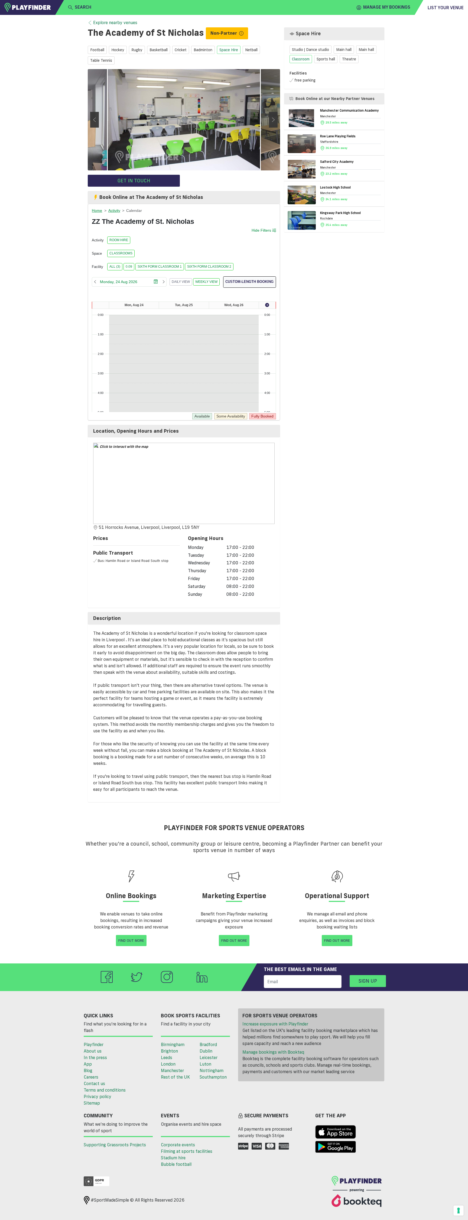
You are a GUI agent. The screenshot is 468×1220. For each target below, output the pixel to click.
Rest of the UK (175, 1077)
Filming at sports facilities (186, 1151)
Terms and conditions (105, 1090)
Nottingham (211, 1070)
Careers (91, 1077)
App (88, 1064)
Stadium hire (173, 1157)
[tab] (184, 431)
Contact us (94, 1083)
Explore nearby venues (115, 22)
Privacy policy (97, 1096)
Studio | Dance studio (310, 49)
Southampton (213, 1077)
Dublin (206, 1051)
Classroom (301, 58)
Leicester (208, 1057)
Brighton (169, 1051)
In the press (95, 1057)
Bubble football (176, 1164)
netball (251, 49)
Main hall (344, 49)
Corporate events (178, 1144)
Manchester (172, 1070)
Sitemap (92, 1103)
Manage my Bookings (386, 7)
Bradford (208, 1044)
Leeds (166, 1057)
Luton (205, 1064)
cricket (181, 49)
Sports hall (326, 58)
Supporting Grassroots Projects (115, 1144)
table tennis (101, 60)
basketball (159, 49)
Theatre (349, 58)
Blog (88, 1070)
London (168, 1064)
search (83, 7)
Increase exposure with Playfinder (275, 1024)
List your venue (446, 7)
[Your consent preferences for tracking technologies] (458, 1210)
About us (93, 1051)
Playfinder (93, 1044)
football (97, 49)
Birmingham (172, 1044)
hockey (117, 49)
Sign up (368, 981)
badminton (203, 49)
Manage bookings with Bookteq (273, 1052)
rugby (136, 49)
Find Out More (131, 940)
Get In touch (134, 180)
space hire (228, 49)
